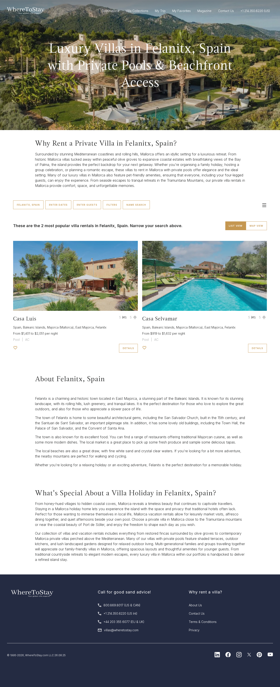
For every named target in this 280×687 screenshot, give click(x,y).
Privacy (194, 630)
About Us (195, 605)
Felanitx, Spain (28, 204)
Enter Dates (58, 204)
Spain (17, 327)
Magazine (204, 11)
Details (128, 348)
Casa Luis (25, 318)
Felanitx (101, 327)
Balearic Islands (34, 327)
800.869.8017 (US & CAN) (121, 605)
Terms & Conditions (203, 622)
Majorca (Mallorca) (60, 327)
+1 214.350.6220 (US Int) (120, 613)
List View (235, 225)
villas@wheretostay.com (121, 630)
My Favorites (181, 11)
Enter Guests (87, 204)
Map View (256, 225)
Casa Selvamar (159, 318)
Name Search (136, 204)
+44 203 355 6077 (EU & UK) (123, 622)
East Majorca (84, 327)
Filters (112, 204)
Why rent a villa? (205, 592)
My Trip (160, 11)
